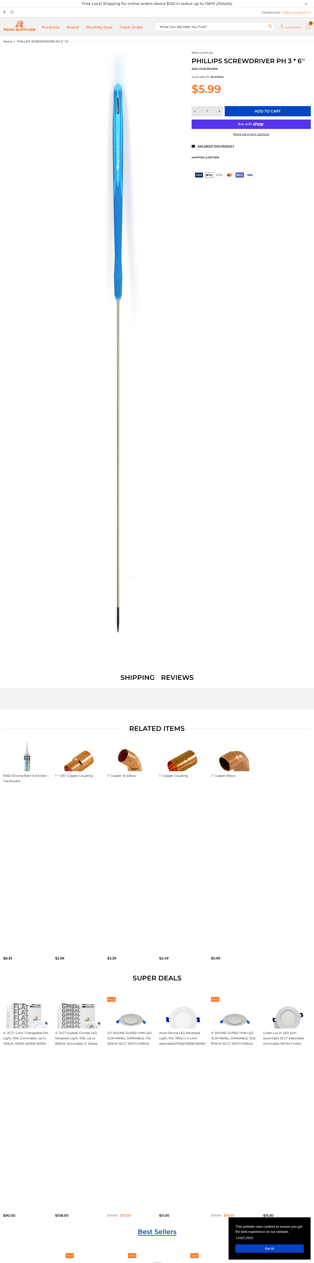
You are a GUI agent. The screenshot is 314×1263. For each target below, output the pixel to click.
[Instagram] (12, 12)
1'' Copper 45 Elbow (121, 776)
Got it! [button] (269, 1248)
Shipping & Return (205, 157)
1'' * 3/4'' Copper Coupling (74, 776)
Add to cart (268, 111)
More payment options (251, 134)
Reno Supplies (202, 52)
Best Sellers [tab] (157, 1231)
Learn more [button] (244, 1237)
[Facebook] (4, 12)
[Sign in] (290, 27)
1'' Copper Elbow (223, 776)
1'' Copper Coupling (173, 776)
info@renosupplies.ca (296, 12)
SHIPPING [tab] (137, 677)
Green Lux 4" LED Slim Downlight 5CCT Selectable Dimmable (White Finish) (283, 1038)
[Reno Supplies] (19, 25)
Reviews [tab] (177, 677)
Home (8, 41)
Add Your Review (205, 68)
